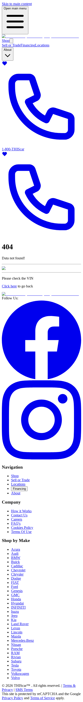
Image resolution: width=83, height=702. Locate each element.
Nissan (16, 645)
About (15, 493)
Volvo (15, 678)
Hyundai (17, 603)
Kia (13, 620)
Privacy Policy (12, 698)
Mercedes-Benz (22, 640)
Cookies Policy (22, 528)
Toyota (16, 669)
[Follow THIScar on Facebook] (41, 378)
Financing (28, 45)
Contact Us (19, 515)
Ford (14, 587)
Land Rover (20, 624)
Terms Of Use (21, 532)
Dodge (16, 578)
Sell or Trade (11, 45)
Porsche (17, 649)
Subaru (16, 661)
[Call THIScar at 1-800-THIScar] (41, 236)
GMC (15, 595)
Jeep (14, 616)
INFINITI (18, 607)
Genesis (17, 591)
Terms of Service (42, 698)
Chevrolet (18, 570)
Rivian (16, 657)
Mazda (16, 636)
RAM (15, 653)
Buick (15, 562)
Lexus (15, 628)
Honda (16, 599)
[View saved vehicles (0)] (4, 65)
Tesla (15, 665)
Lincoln (16, 632)
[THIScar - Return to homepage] (40, 36)
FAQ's (16, 523)
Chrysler (17, 574)
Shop (5, 41)
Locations (42, 45)
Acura (15, 549)
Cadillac (17, 566)
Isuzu (15, 611)
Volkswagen (20, 674)
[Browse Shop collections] (11, 40)
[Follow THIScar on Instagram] (41, 458)
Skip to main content (17, 4)
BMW (15, 558)
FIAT (15, 583)
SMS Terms (24, 690)
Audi (14, 554)
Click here (9, 286)
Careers (16, 519)
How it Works (21, 511)
